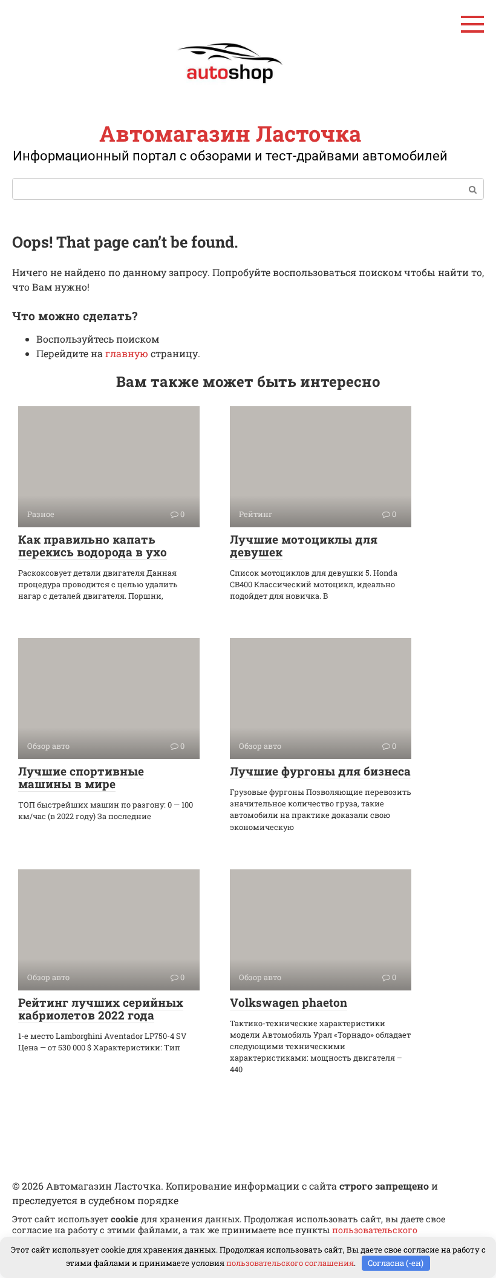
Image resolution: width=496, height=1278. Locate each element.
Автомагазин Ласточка (230, 133)
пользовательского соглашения (290, 1262)
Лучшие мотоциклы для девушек (303, 545)
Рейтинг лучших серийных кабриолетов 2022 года (100, 1009)
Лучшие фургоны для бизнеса (320, 771)
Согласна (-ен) (395, 1262)
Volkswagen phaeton (288, 1002)
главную (126, 353)
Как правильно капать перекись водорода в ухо (92, 545)
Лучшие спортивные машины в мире (81, 777)
